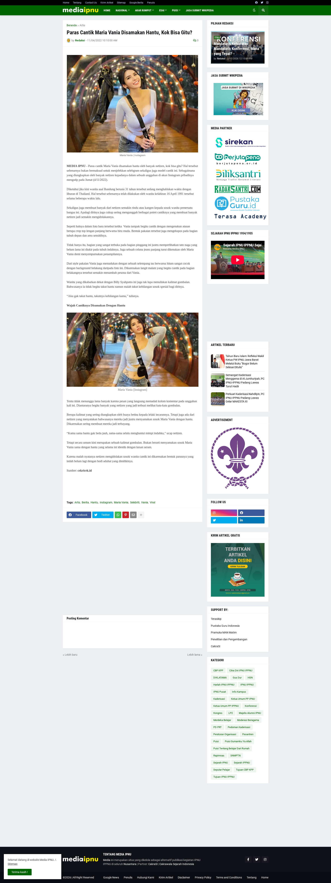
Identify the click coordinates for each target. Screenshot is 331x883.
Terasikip (216, 618)
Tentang (77, 2)
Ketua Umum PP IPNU (243, 698)
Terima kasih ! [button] (19, 872)
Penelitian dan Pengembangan (229, 639)
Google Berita (136, 2)
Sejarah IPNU (220, 762)
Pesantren (247, 734)
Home (66, 2)
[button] (254, 10)
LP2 (231, 713)
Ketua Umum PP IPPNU (226, 705)
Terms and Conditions (229, 877)
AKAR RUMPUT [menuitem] (143, 10)
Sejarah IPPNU (242, 762)
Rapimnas (218, 755)
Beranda (72, 25)
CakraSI (215, 646)
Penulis (151, 2)
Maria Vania (121, 502)
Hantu (94, 502)
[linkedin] (251, 520)
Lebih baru (71, 654)
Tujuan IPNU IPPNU (223, 776)
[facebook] (256, 2)
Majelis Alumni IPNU (250, 713)
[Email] (133, 515)
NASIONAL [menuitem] (121, 10)
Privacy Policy (203, 877)
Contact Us (91, 2)
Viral (152, 502)
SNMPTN (235, 755)
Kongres (217, 713)
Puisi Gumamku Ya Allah (238, 741)
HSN (250, 677)
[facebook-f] (248, 859)
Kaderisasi (219, 698)
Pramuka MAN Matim (224, 632)
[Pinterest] (125, 515)
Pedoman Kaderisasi (239, 727)
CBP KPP (218, 670)
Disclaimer (184, 877)
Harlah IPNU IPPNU (223, 684)
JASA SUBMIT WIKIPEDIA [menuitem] (200, 10)
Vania (144, 502)
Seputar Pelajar (221, 769)
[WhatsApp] (118, 515)
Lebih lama (193, 654)
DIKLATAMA (220, 677)
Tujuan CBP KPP (245, 769)
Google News (111, 877)
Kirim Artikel (107, 2)
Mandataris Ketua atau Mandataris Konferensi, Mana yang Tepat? (236, 48)
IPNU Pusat (219, 691)
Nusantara (130, 864)
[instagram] (267, 2)
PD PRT (217, 727)
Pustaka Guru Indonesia (225, 625)
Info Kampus (239, 691)
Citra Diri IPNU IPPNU (240, 670)
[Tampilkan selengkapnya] (141, 515)
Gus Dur (237, 677)
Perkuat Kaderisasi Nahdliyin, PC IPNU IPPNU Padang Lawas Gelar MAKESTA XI (245, 397)
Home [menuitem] (107, 10)
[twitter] (262, 2)
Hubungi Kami (145, 877)
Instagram (106, 502)
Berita (85, 502)
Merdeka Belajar (222, 720)
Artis (82, 25)
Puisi (216, 741)
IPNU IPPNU (247, 684)
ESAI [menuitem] (161, 10)
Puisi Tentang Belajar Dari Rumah (231, 748)
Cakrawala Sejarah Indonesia (176, 864)
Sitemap (121, 2)
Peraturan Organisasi (224, 734)
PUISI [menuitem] (175, 10)
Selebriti (134, 502)
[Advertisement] (132, 568)
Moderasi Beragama (248, 720)
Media (106, 860)
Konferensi (251, 705)
